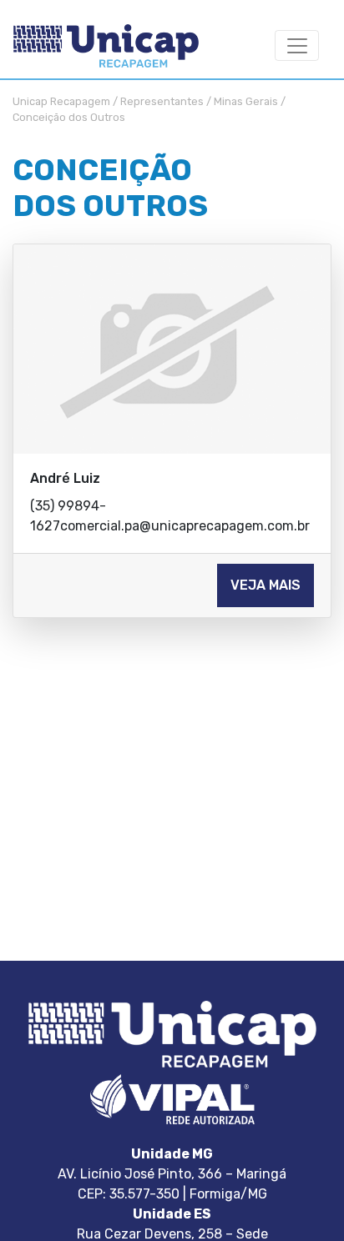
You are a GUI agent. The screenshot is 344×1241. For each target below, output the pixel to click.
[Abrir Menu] (297, 45)
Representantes (162, 101)
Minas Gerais (246, 101)
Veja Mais (265, 585)
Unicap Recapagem (61, 101)
